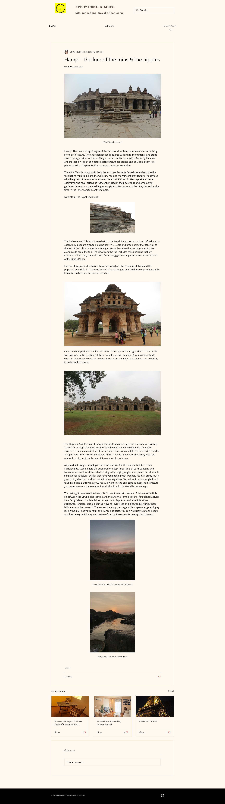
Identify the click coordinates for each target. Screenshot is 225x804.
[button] (170, 30)
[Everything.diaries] (163, 795)
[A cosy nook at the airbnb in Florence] (70, 706)
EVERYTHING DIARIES (95, 7)
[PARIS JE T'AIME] (155, 706)
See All (171, 691)
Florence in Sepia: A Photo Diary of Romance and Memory (68, 723)
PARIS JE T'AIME (148, 721)
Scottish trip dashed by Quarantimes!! (109, 723)
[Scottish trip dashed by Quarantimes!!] (112, 706)
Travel (67, 668)
